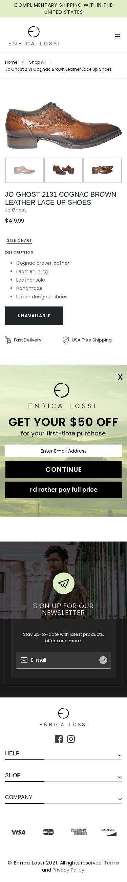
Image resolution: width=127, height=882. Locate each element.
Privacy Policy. (68, 870)
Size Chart (19, 240)
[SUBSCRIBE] (106, 675)
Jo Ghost (15, 209)
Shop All (37, 62)
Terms (111, 862)
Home (11, 62)
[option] (63, 126)
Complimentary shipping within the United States (63, 8)
